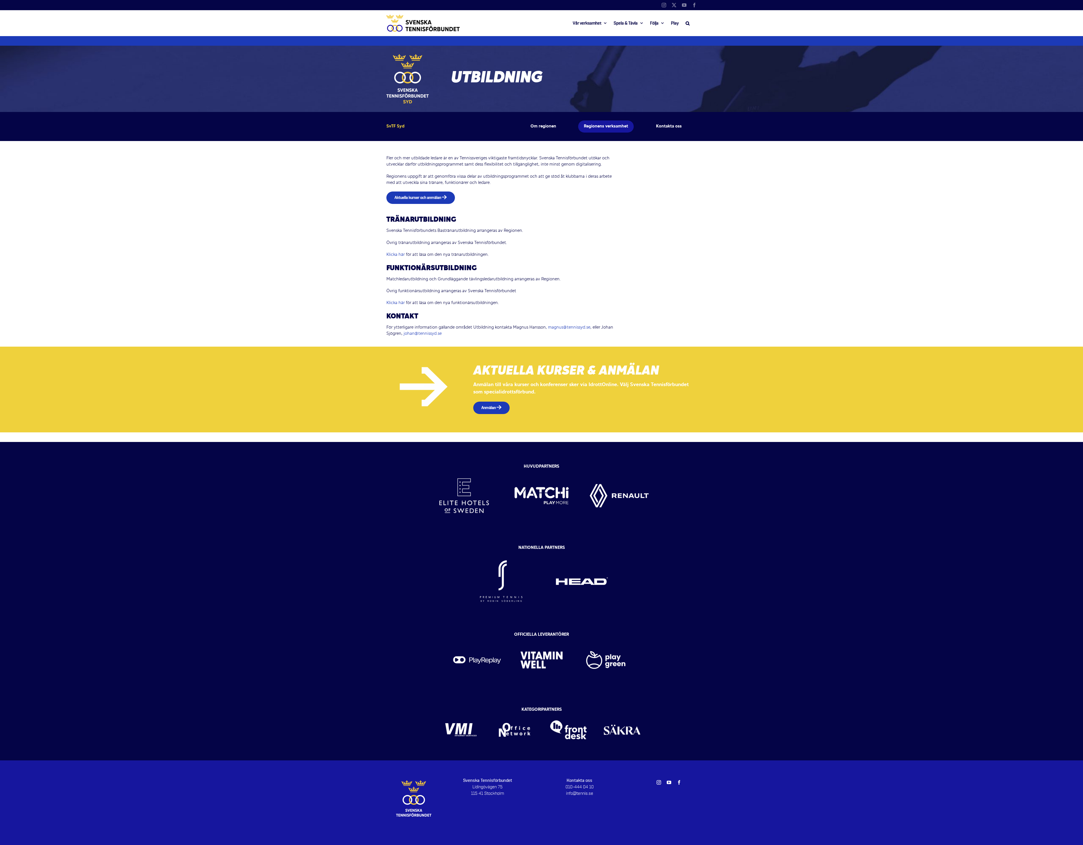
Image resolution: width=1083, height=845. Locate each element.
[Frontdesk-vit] (568, 711)
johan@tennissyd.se (423, 334)
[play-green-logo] (606, 636)
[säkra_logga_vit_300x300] (622, 711)
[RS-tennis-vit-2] (501, 549)
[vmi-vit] (461, 711)
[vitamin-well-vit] (542, 636)
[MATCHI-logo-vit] (541, 465)
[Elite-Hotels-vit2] (464, 465)
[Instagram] (664, 5)
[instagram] (659, 782)
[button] (688, 23)
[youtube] (669, 782)
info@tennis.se (579, 793)
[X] (674, 5)
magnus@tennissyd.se (569, 327)
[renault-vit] (619, 465)
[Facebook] (694, 5)
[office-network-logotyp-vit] (514, 711)
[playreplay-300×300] (477, 636)
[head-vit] (582, 549)
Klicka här (395, 255)
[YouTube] (684, 5)
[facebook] (679, 782)
